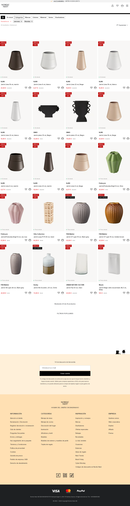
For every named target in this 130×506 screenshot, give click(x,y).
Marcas (27, 17)
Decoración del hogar (48, 426)
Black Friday (79, 459)
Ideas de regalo (80, 452)
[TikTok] (71, 475)
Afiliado (111, 429)
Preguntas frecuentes (17, 433)
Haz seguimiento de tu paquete (20, 441)
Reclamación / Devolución (19, 422)
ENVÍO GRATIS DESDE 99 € (67, 1)
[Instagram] (65, 475)
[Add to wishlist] (26, 87)
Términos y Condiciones (18, 444)
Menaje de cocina (47, 422)
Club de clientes (15, 429)
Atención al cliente (16, 418)
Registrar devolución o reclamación (22, 426)
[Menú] (127, 5)
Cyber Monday (80, 463)
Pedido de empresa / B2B (19, 459)
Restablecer (5, 21)
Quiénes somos (114, 418)
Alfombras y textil (47, 433)
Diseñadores (59, 17)
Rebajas (78, 433)
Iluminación (44, 429)
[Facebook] (58, 475)
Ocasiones (79, 444)
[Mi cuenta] (112, 5)
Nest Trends (79, 455)
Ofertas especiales (81, 429)
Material (43, 17)
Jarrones (17, 21)
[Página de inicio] (5, 5)
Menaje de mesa (46, 418)
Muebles (44, 437)
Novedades (79, 437)
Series (51, 17)
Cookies (13, 452)
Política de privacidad (17, 448)
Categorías (19, 17)
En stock (10, 17)
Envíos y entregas (16, 437)
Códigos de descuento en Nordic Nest (88, 467)
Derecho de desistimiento (18, 463)
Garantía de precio (16, 455)
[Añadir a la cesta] (30, 87)
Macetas (27, 21)
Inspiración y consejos (82, 418)
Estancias (78, 448)
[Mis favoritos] (117, 5)
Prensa (111, 433)
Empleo (111, 426)
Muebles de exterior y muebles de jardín (54, 441)
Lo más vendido (80, 441)
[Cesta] (122, 5)
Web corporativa (114, 422)
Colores (35, 17)
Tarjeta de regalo (47, 444)
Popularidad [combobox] (122, 25)
